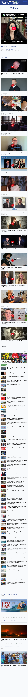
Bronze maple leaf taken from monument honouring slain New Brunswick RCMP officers (16, 490)
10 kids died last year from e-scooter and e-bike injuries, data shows (16, 503)
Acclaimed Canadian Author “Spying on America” (16, 439)
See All (2, 595)
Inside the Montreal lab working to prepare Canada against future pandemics (17, 524)
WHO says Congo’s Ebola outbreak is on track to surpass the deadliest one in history (17, 456)
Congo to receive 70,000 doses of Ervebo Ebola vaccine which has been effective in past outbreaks (16, 579)
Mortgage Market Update (12, 388)
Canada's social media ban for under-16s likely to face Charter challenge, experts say (17, 536)
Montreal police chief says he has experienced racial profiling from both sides (16, 473)
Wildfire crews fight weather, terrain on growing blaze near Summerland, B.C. (16, 574)
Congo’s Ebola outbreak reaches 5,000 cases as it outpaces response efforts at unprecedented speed (16, 532)
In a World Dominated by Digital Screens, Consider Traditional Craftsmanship (15, 419)
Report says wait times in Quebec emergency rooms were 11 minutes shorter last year (16, 570)
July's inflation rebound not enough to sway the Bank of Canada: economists (16, 515)
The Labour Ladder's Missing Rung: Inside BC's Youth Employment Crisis (16, 583)
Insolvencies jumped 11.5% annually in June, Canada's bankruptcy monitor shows (16, 452)
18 (22, 349)
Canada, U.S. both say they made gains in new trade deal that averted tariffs (16, 549)
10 (17, 349)
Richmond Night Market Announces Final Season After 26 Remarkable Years (17, 381)
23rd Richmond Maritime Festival (13, 384)
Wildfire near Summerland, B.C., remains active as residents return (16, 511)
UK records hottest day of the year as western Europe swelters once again (16, 494)
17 (20, 349)
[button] (3, 617)
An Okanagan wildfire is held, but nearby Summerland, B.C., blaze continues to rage (15, 486)
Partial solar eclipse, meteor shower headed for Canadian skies (16, 469)
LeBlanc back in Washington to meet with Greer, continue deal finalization (16, 545)
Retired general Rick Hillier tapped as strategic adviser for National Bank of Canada (16, 444)
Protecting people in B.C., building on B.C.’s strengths (16, 402)
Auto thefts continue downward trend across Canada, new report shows (16, 435)
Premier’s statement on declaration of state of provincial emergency (16, 448)
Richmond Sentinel (9, 49)
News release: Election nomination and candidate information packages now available (17, 414)
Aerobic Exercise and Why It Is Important (15, 376)
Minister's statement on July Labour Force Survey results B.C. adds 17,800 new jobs (17, 461)
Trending (4, 365)
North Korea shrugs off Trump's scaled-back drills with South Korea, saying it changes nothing (17, 553)
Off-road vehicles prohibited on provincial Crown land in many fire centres (16, 398)
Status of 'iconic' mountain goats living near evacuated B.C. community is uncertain (15, 482)
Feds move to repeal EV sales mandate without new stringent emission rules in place (16, 520)
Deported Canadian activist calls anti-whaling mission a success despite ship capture (16, 541)
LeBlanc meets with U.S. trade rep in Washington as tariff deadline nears (17, 477)
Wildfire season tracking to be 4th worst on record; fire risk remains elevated (15, 528)
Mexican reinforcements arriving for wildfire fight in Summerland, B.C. (17, 423)
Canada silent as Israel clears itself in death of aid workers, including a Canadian (17, 562)
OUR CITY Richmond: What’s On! (14, 393)
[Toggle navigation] (25, 2)
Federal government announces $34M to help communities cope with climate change (16, 372)
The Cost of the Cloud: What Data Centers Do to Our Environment (17, 368)
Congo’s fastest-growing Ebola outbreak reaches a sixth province (16, 465)
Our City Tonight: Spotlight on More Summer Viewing (16, 431)
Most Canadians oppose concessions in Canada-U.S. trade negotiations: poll (17, 507)
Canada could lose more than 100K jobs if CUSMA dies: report (15, 427)
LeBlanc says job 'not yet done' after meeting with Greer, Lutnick (17, 557)
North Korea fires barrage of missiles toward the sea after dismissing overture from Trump (16, 566)
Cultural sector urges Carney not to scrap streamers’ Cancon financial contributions (15, 498)
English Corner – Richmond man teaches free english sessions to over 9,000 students (16, 406)
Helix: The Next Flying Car (12, 409)
